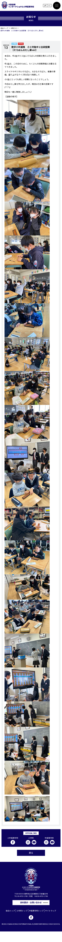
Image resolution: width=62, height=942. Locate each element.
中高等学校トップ (36, 910)
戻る (31, 852)
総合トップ (4, 28)
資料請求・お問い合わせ (32, 902)
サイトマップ (50, 910)
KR (49, 5)
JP (45, 5)
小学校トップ (22, 910)
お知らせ (14, 28)
